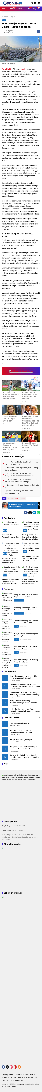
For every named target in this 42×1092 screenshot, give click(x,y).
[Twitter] (30, 512)
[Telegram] (34, 512)
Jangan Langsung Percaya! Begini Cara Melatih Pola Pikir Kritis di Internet (25, 685)
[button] (31, 3)
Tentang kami (7, 1075)
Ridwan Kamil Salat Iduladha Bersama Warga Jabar (25, 648)
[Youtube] (15, 1067)
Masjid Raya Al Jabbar (17, 499)
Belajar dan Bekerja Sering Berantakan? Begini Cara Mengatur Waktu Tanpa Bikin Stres (23, 702)
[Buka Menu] (35, 3)
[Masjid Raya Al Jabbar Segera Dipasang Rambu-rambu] (7, 636)
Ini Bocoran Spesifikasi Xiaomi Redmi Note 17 (22, 486)
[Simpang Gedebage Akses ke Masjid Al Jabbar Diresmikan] (7, 610)
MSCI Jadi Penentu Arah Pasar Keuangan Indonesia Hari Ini (21, 731)
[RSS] (19, 1067)
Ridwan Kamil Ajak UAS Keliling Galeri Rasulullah (26, 661)
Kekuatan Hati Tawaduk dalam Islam (10, 536)
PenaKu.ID (6, 69)
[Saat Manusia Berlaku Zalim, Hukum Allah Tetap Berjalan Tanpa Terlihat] (31, 548)
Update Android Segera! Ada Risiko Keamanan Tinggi (19, 492)
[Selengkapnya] (39, 718)
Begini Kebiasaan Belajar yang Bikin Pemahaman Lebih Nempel (23, 677)
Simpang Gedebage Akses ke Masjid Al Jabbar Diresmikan (25, 609)
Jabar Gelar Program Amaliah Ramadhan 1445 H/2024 (26, 622)
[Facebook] (26, 512)
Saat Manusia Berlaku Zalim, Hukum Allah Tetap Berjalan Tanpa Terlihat (30, 558)
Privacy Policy (31, 1077)
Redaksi (4, 31)
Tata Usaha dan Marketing (12, 1080)
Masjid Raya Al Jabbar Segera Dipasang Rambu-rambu (26, 635)
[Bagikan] (38, 31)
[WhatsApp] (38, 512)
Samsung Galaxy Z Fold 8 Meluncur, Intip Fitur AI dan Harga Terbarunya (21, 480)
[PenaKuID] (12, 3)
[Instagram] (11, 1067)
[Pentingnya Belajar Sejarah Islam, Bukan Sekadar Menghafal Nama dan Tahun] (31, 527)
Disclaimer (29, 1075)
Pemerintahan (19, 600)
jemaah (22, 69)
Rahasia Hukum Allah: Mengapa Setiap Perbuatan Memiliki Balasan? (10, 582)
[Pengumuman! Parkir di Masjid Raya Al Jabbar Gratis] (7, 597)
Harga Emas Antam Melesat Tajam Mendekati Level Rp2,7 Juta (23, 748)
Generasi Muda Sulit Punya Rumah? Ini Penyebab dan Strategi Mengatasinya (24, 756)
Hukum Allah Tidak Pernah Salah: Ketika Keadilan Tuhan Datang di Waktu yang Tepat (31, 582)
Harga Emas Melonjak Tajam (21, 740)
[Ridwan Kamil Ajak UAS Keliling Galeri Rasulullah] (7, 662)
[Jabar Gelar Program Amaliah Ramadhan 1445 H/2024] (7, 623)
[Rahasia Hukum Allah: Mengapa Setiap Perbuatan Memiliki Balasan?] (11, 572)
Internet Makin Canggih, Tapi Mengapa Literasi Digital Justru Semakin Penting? (25, 694)
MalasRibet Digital (9, 1086)
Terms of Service (16, 1077)
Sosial (17, 639)
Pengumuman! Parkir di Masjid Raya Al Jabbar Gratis (26, 596)
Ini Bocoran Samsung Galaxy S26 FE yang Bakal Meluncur (21, 469)
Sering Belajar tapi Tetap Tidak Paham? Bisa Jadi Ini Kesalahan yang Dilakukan (24, 710)
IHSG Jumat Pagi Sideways (20, 723)
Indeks (4, 1077)
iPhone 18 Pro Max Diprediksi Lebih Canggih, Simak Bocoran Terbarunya (19, 474)
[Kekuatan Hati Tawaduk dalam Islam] (11, 527)
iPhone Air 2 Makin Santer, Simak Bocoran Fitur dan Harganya (21, 463)
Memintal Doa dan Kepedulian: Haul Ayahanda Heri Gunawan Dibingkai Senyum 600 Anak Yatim (9, 560)
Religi (4, 20)
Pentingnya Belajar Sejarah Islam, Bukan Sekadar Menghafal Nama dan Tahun (30, 537)
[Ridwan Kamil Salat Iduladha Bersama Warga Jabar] (7, 649)
